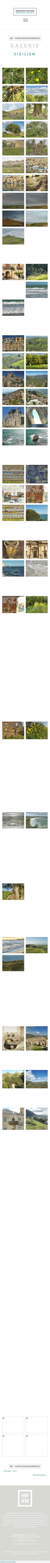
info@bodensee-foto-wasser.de (25, 1541)
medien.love (35, 1554)
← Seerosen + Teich (9, 1471)
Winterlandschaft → (40, 1475)
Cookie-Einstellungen (8, 1562)
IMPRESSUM (21, 1544)
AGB (14, 1544)
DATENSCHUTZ (32, 1544)
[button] (25, 20)
